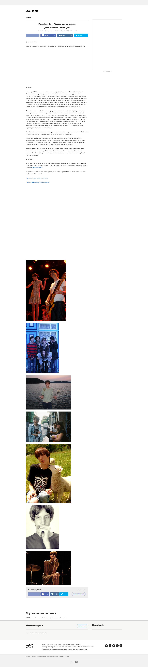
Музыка (28, 17)
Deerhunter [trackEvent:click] (63, 618)
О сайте (28, 656)
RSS (121, 645)
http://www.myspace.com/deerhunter (37, 178)
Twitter (113, 645)
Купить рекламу (107, 71)
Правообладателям (52, 656)
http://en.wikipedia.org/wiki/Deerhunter (38, 182)
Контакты (33, 656)
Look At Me (32, 11)
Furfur (74, 662)
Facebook (106, 645)
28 (38, 30)
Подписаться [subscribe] (82, 626)
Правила (61, 656)
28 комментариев (78, 594)
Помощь (67, 656)
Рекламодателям (41, 656)
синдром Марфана (36, 168)
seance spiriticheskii (55, 30)
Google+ (117, 645)
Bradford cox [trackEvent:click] (45, 618)
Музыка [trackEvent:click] (37, 618)
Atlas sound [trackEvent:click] (54, 618)
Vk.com (110, 645)
